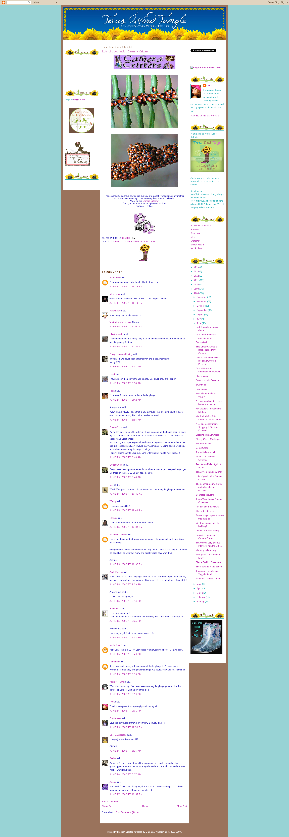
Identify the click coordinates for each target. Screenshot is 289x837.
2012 (196, 276)
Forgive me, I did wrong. (207, 530)
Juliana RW (115, 310)
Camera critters (133, 241)
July (199, 319)
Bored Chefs (202, 448)
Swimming (201, 384)
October (201, 306)
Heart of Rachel (117, 682)
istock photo (196, 248)
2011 (196, 280)
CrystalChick (116, 427)
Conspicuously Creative (207, 380)
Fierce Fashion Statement (208, 562)
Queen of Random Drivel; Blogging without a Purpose (208, 360)
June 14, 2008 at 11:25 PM (126, 286)
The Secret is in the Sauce (209, 566)
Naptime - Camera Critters (208, 578)
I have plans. (202, 376)
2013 (196, 271)
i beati (112, 374)
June (199, 323)
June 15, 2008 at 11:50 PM (126, 727)
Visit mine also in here (120, 322)
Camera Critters (150, 201)
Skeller (113, 758)
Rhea (112, 701)
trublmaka (114, 608)
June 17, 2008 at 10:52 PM (126, 794)
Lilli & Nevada (116, 334)
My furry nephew (204, 443)
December (202, 297)
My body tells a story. (206, 550)
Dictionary (195, 233)
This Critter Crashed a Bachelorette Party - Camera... (207, 350)
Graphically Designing (156, 832)
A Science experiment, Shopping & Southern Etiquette (207, 427)
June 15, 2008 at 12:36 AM (126, 346)
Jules (112, 782)
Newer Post (107, 806)
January (201, 601)
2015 (196, 267)
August (200, 314)
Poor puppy (201, 389)
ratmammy (115, 294)
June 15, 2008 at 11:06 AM (126, 510)
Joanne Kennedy (118, 534)
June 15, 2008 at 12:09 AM (126, 326)
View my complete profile (204, 116)
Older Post (182, 806)
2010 (196, 284)
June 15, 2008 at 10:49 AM (126, 494)
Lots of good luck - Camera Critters (125, 51)
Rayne (113, 518)
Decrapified (201, 342)
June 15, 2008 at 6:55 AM (125, 419)
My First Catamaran (205, 511)
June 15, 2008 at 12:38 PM (126, 564)
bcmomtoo (115, 277)
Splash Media (197, 244)
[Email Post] (133, 238)
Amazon (194, 229)
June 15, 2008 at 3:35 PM (125, 621)
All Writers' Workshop (200, 225)
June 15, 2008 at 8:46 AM (125, 457)
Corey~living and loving (121, 354)
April (199, 588)
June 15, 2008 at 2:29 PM (125, 584)
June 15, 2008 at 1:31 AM (125, 366)
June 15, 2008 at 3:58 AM (125, 383)
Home (145, 806)
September (202, 310)
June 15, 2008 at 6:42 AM (125, 400)
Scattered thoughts (205, 495)
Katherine (114, 661)
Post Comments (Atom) (127, 812)
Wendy (113, 501)
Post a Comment (110, 801)
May (199, 584)
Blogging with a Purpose (207, 435)
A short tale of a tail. (205, 452)
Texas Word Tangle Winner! (209, 472)
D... (111, 485)
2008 (196, 293)
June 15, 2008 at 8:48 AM (125, 477)
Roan (112, 391)
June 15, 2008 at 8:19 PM (125, 694)
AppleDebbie (116, 572)
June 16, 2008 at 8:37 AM (125, 774)
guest (146, 241)
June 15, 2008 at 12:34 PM (126, 527)
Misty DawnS (116, 645)
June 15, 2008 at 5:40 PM (125, 654)
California (116, 241)
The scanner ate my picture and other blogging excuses (209, 487)
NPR (192, 237)
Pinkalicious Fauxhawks (207, 506)
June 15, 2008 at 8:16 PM (125, 674)
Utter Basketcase (118, 735)
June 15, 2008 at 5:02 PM (125, 637)
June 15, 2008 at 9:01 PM (125, 711)
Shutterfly (195, 241)
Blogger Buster (79, 100)
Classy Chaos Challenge (208, 439)
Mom (153, 241)
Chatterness (115, 718)
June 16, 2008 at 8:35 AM (125, 751)
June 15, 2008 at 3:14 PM (125, 601)
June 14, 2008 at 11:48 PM (126, 303)
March (200, 593)
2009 (196, 289)
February (201, 597)
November (202, 301)
